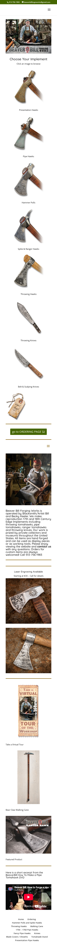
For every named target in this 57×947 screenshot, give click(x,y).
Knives (37, 933)
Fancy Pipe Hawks (22, 933)
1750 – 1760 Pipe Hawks (27, 929)
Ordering (31, 919)
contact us (44, 546)
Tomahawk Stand (39, 936)
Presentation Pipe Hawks (27, 940)
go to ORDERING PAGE (26, 432)
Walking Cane (36, 926)
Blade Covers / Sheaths (17, 936)
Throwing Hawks (19, 926)
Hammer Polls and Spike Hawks (27, 922)
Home (21, 919)
